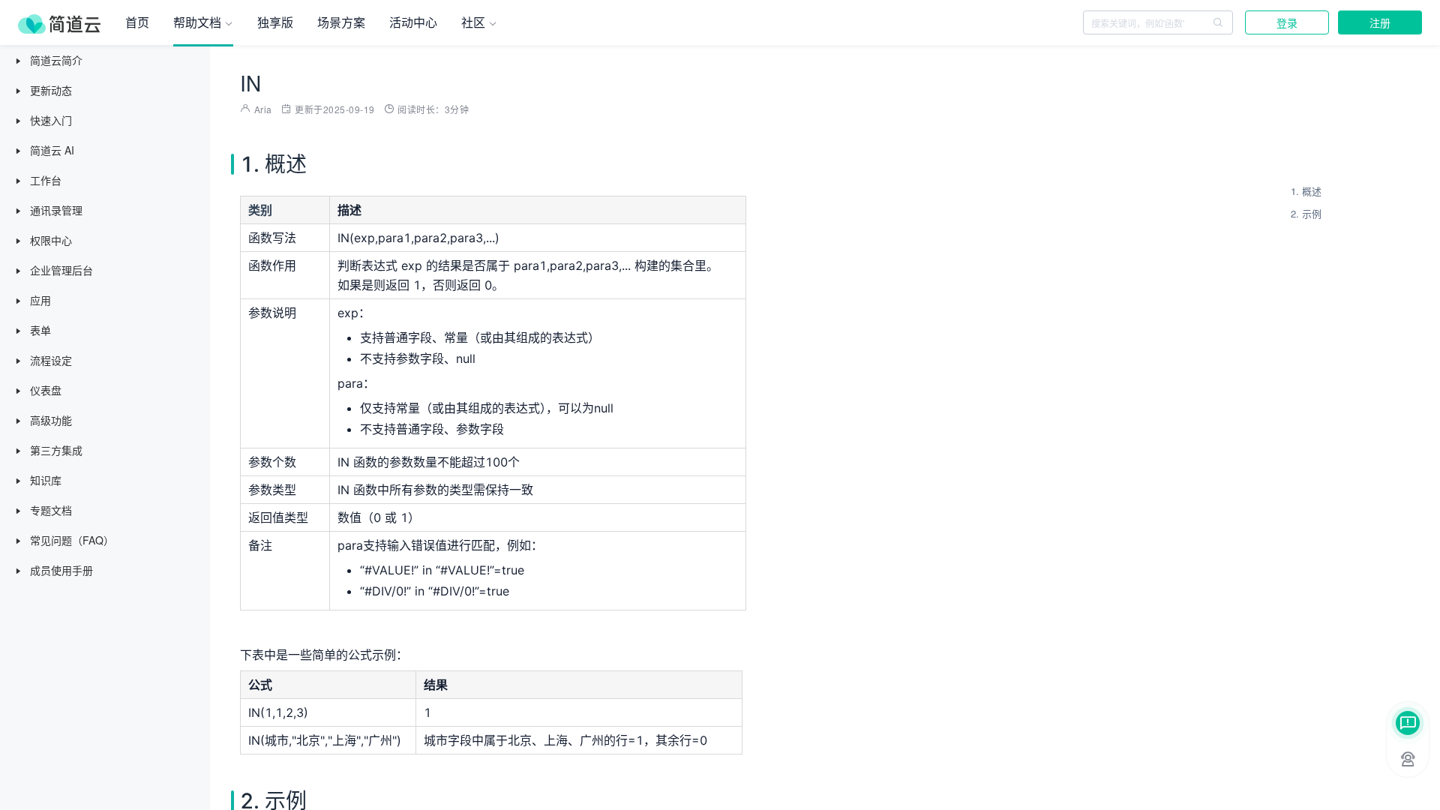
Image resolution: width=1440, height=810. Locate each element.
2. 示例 (1306, 213)
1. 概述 (1306, 191)
